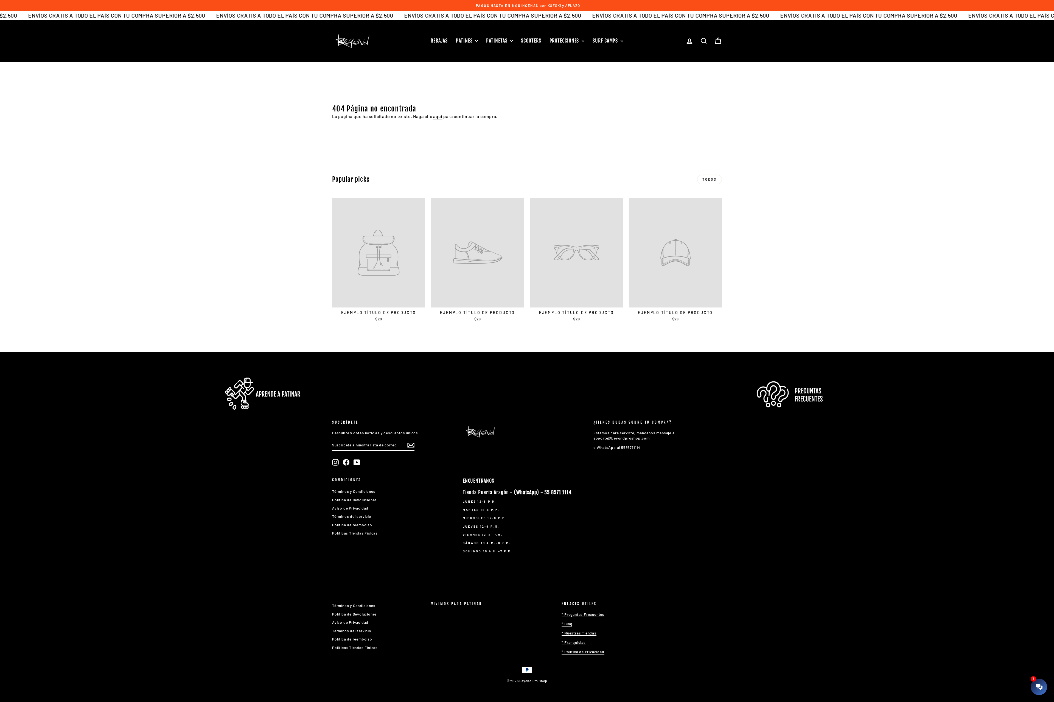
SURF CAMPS (606, 41)
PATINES (465, 41)
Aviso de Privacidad (350, 508)
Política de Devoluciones (354, 499)
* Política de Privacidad (583, 651)
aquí (437, 116)
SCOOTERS (531, 41)
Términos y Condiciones (353, 491)
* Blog (567, 623)
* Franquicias (573, 642)
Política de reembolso (352, 524)
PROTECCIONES (565, 41)
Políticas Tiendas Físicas (355, 533)
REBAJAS (439, 41)
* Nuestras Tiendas (579, 633)
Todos (709, 179)
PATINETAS (497, 41)
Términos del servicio (351, 516)
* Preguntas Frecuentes (583, 614)
